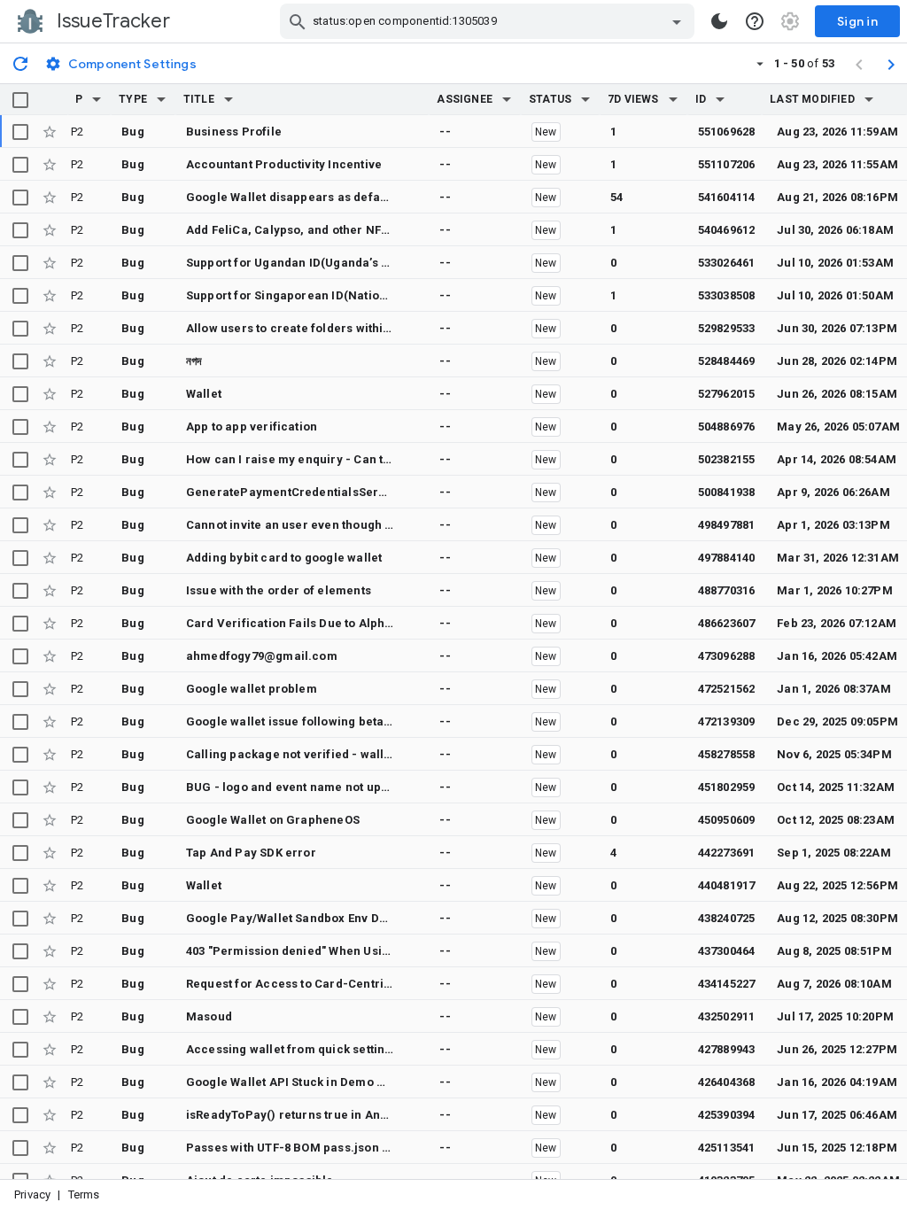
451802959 (727, 787)
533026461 (727, 262)
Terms (84, 1194)
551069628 (727, 131)
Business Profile (234, 131)
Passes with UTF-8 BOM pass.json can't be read (321, 1147)
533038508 (727, 295)
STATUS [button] (550, 99)
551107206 (727, 164)
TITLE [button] (198, 99)
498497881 (727, 524)
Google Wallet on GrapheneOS (273, 819)
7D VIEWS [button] (633, 99)
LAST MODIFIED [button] (812, 99)
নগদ (194, 361)
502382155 (727, 459)
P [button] (78, 99)
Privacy (32, 1194)
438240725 (727, 918)
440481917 (727, 885)
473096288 (727, 656)
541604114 (727, 197)
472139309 (727, 721)
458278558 (727, 754)
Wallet (203, 393)
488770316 (727, 590)
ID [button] (700, 99)
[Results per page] (760, 63)
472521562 (727, 688)
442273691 (727, 852)
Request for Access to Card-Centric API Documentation (345, 983)
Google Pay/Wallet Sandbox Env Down (294, 918)
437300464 (727, 951)
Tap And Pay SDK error (251, 852)
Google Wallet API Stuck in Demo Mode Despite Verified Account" (374, 1082)
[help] (754, 21)
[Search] (297, 21)
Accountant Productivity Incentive (284, 164)
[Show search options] (676, 21)
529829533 (727, 328)
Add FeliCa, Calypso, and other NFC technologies (327, 230)
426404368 (727, 1082)
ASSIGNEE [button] (464, 99)
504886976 (727, 426)
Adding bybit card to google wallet (284, 557)
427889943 (727, 1049)
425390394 (727, 1114)
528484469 (727, 361)
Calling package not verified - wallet (290, 754)
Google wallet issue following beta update (306, 721)
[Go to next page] (891, 64)
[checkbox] (20, 100)
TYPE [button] (133, 99)
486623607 (727, 623)
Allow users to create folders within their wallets (325, 328)
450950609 (727, 819)
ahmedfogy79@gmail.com (261, 656)
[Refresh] (20, 63)
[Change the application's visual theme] (719, 21)
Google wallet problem (251, 688)
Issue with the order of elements (278, 590)
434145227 (727, 983)
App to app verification (251, 426)
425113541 (727, 1147)
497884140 (727, 557)
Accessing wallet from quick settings (292, 1049)
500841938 (727, 492)
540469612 (727, 230)
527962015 (727, 393)
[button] (96, 99)
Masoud (209, 1016)
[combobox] (489, 21)
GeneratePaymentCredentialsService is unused (323, 492)
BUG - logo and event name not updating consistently (338, 787)
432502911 (727, 1016)
